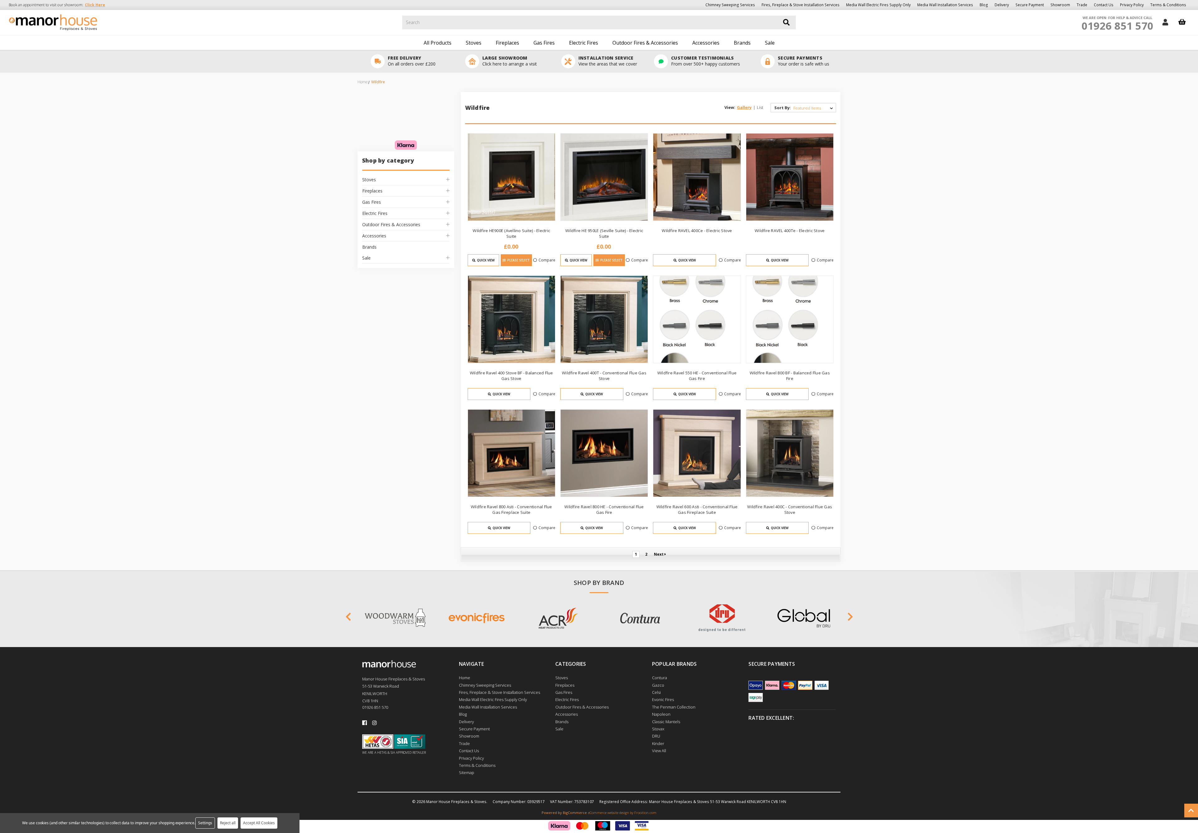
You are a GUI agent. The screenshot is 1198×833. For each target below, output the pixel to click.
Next (659, 554)
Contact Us (1103, 4)
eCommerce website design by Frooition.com (622, 812)
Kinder (658, 743)
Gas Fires (544, 42)
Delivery (1002, 4)
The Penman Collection (673, 707)
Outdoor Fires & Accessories (645, 42)
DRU (656, 736)
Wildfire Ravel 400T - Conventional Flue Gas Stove (604, 375)
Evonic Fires (663, 699)
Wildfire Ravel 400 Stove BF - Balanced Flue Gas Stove (511, 375)
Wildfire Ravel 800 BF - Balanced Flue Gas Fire (790, 375)
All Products (437, 42)
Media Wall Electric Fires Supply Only (878, 4)
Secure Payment (1029, 4)
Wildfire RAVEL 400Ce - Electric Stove (697, 230)
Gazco (658, 685)
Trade (1082, 4)
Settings (205, 823)
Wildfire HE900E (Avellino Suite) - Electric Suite (511, 233)
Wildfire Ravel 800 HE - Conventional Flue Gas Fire (604, 509)
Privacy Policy (1132, 4)
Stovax (658, 729)
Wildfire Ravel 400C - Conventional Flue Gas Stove (789, 509)
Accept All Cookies (259, 823)
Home (464, 677)
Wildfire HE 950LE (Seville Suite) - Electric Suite (604, 233)
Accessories (705, 42)
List (760, 107)
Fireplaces (507, 42)
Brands (742, 42)
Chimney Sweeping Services (730, 4)
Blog (984, 4)
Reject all (228, 823)
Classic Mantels (666, 721)
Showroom (1060, 4)
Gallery (744, 107)
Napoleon (661, 714)
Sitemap (466, 772)
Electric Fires (583, 42)
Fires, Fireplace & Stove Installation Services (801, 4)
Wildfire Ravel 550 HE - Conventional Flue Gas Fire (697, 375)
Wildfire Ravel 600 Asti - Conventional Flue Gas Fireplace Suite (697, 509)
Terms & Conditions (1168, 4)
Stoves (473, 42)
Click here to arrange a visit (509, 64)
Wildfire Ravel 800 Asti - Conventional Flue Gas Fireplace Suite (511, 509)
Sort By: (782, 107)
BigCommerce (575, 812)
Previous (348, 617)
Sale (770, 42)
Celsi (656, 692)
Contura (659, 677)
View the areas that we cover (607, 64)
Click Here (95, 4)
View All (659, 750)
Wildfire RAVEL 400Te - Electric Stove (790, 230)
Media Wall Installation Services (945, 4)
